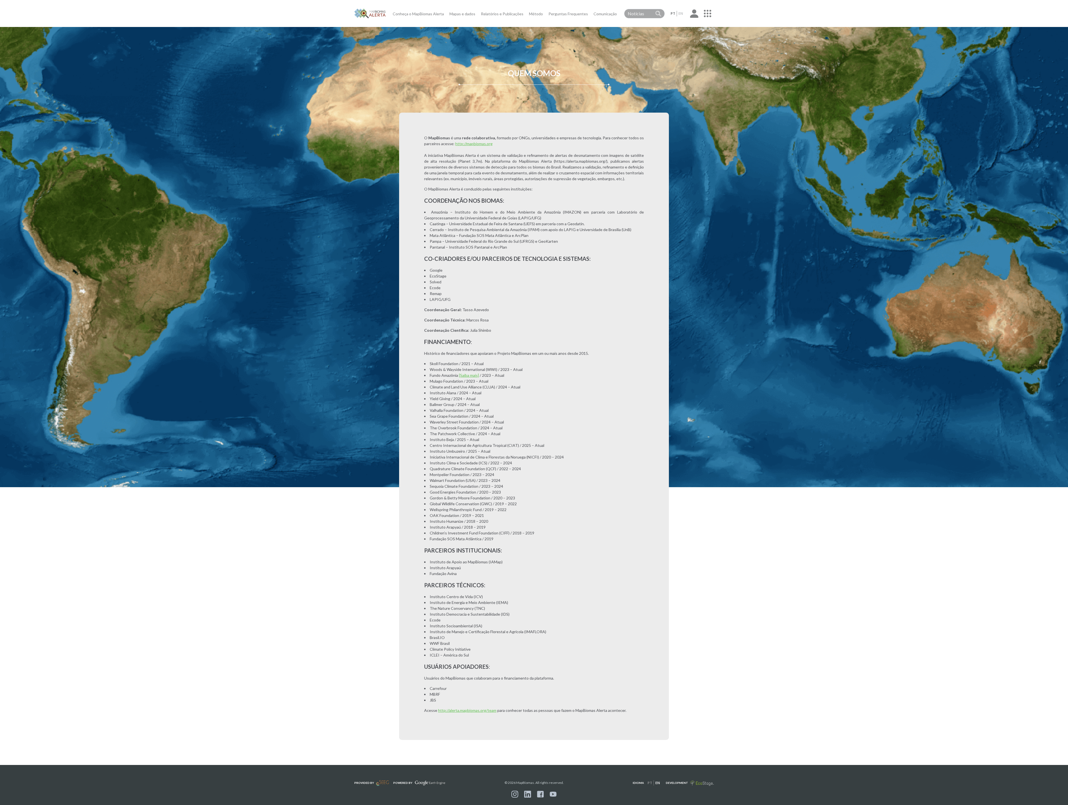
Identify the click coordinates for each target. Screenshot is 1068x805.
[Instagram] (515, 794)
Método (536, 13)
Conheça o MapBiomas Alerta (418, 13)
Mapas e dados (462, 13)
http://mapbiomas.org (474, 143)
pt (673, 13)
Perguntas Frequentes (568, 13)
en (680, 13)
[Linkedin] (527, 794)
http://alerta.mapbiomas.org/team (467, 710)
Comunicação (605, 13)
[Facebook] (540, 794)
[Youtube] (553, 794)
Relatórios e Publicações (502, 13)
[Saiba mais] (469, 375)
